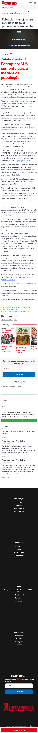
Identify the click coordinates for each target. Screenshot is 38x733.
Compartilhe (17, 730)
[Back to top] (33, 724)
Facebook (19, 636)
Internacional (19, 508)
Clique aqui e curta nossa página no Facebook (15, 307)
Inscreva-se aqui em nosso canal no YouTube (15, 311)
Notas (19, 549)
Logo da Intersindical (18, 595)
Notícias (19, 502)
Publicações (19, 555)
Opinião (19, 505)
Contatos (18, 598)
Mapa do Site (19, 511)
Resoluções (19, 546)
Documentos (19, 552)
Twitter (19, 645)
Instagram (19, 642)
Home (4, 12)
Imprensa (18, 601)
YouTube (19, 639)
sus (16, 319)
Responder (5, 437)
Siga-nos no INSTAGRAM (9, 309)
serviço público (7, 319)
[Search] (3, 7)
